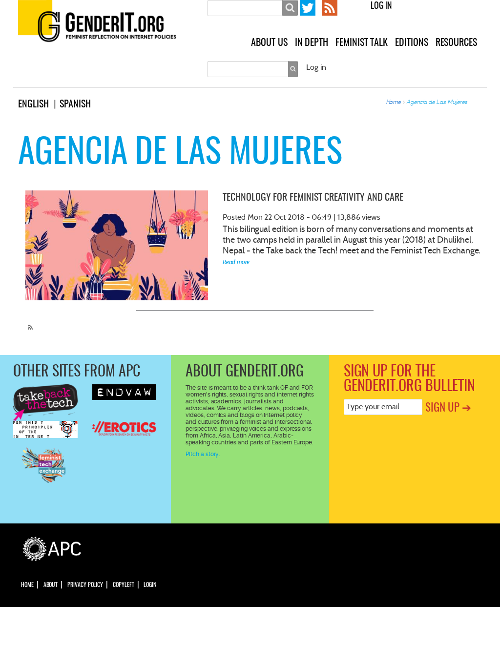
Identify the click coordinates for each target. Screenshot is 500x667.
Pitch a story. (203, 454)
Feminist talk (361, 43)
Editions (411, 43)
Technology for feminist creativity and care (313, 198)
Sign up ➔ (448, 408)
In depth (311, 43)
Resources (456, 43)
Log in (382, 6)
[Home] (108, 23)
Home (393, 102)
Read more (236, 262)
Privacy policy (85, 585)
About (50, 585)
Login (150, 585)
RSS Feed (329, 8)
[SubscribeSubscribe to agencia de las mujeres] (27, 323)
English (33, 104)
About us (269, 43)
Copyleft (123, 585)
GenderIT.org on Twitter (307, 8)
